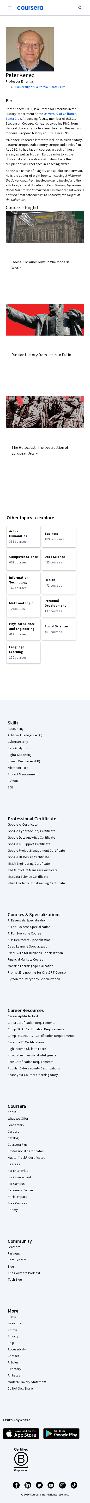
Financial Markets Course (25, 959)
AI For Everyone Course (24, 933)
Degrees (14, 1164)
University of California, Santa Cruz (40, 87)
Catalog (13, 1138)
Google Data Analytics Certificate (31, 837)
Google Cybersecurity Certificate (31, 831)
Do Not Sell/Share (20, 1388)
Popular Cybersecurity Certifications (34, 1068)
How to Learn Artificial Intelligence (32, 1055)
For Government (19, 1177)
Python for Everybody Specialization (34, 979)
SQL (10, 787)
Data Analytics (18, 748)
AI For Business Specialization (29, 927)
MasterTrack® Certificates (26, 1157)
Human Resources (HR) (24, 761)
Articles (13, 1362)
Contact (13, 1356)
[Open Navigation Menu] (9, 8)
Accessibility (17, 1349)
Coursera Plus (18, 1144)
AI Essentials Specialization (27, 920)
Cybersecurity (18, 741)
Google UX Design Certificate (28, 857)
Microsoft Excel (18, 768)
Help (11, 1343)
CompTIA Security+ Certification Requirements (41, 1035)
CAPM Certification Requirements (31, 1022)
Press (12, 1316)
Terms (12, 1329)
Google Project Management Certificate (36, 850)
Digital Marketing (20, 754)
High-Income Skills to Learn (27, 1048)
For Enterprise (18, 1170)
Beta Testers (17, 1260)
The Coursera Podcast (24, 1273)
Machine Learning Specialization (30, 966)
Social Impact (17, 1196)
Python (13, 781)
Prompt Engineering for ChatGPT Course (37, 972)
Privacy (13, 1336)
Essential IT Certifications (26, 1042)
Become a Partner (20, 1190)
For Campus (16, 1183)
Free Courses (17, 1203)
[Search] (80, 8)
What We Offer (18, 1118)
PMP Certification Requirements (31, 1062)
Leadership (16, 1125)
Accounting (16, 728)
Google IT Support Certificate (29, 844)
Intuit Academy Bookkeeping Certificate (36, 883)
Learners (14, 1247)
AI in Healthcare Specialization (29, 940)
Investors (14, 1323)
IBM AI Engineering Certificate (29, 863)
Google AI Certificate (23, 824)
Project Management (23, 774)
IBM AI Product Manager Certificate (33, 870)
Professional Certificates (26, 1151)
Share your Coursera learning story (33, 1075)
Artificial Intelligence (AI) (25, 735)
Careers (13, 1131)
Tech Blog (15, 1279)
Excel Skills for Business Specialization (35, 953)
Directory (14, 1369)
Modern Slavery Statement (27, 1382)
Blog (11, 1266)
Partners (14, 1253)
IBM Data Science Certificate (28, 876)
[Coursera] (30, 8)
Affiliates (14, 1375)
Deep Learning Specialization (28, 946)
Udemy (13, 1210)
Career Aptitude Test (23, 1016)
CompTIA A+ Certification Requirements (36, 1029)
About (12, 1112)
